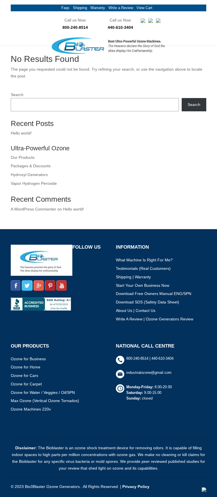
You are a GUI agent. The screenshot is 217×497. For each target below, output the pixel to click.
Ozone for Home (25, 367)
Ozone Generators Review (169, 319)
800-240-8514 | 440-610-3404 (149, 358)
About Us (124, 310)
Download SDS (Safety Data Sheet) (147, 302)
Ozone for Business (28, 359)
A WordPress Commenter (33, 209)
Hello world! (21, 133)
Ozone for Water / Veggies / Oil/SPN (43, 392)
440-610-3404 (120, 27)
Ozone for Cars (24, 375)
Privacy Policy (135, 486)
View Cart (144, 8)
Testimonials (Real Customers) (143, 268)
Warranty (97, 8)
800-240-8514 (75, 27)
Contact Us (145, 310)
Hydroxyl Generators (29, 174)
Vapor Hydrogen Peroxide (34, 183)
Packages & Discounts (31, 166)
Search (17, 94)
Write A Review (129, 319)
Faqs (65, 8)
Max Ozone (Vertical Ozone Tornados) (45, 400)
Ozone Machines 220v (31, 409)
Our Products (22, 157)
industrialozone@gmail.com (149, 372)
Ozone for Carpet (26, 384)
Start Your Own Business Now (142, 285)
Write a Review (120, 8)
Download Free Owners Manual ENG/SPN (153, 293)
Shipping (80, 8)
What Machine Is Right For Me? (144, 260)
